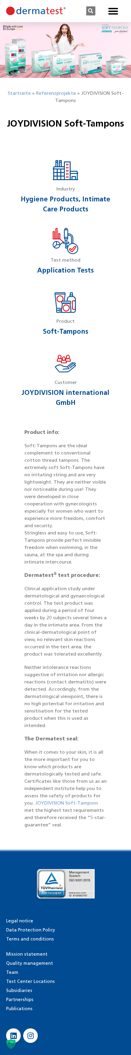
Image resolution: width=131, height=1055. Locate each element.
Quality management (29, 963)
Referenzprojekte (56, 93)
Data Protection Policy (30, 930)
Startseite (19, 93)
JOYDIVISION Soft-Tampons (66, 803)
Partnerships (20, 999)
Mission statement (27, 954)
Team (12, 972)
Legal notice (19, 921)
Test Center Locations (30, 981)
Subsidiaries (19, 990)
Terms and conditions (30, 939)
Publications (19, 1008)
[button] (90, 10)
